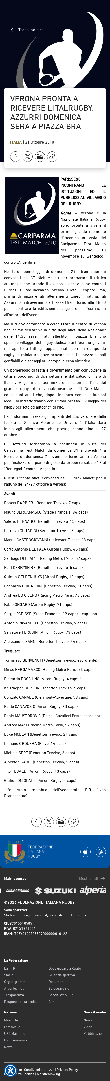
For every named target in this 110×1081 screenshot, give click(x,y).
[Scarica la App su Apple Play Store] (85, 852)
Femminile (12, 1027)
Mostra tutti (89, 878)
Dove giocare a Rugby (65, 968)
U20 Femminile (15, 1040)
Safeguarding (59, 988)
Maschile (11, 1020)
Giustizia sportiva (62, 975)
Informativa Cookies (19, 1074)
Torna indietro (30, 29)
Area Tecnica (14, 988)
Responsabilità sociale (21, 1002)
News (8, 1047)
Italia (16, 142)
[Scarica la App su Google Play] (101, 852)
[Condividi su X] (28, 156)
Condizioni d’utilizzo (39, 1070)
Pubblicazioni (94, 1033)
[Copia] (52, 156)
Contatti (54, 1002)
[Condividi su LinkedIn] (40, 156)
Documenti (57, 982)
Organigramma (15, 982)
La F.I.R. (10, 968)
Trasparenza (14, 995)
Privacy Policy (67, 1070)
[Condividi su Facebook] (15, 156)
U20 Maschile (14, 1033)
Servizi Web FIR (61, 995)
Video (88, 1027)
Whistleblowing (48, 1074)
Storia (8, 975)
